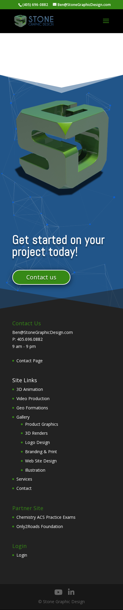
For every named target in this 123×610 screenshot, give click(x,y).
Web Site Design (41, 461)
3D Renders (36, 433)
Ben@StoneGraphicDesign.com (42, 332)
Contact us (41, 277)
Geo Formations (32, 408)
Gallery (23, 417)
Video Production (33, 398)
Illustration (35, 470)
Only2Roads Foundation (39, 526)
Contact (24, 488)
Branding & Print (41, 451)
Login (21, 555)
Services (24, 479)
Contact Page (29, 360)
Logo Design (37, 442)
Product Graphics (41, 424)
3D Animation (29, 389)
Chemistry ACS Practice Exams (46, 517)
